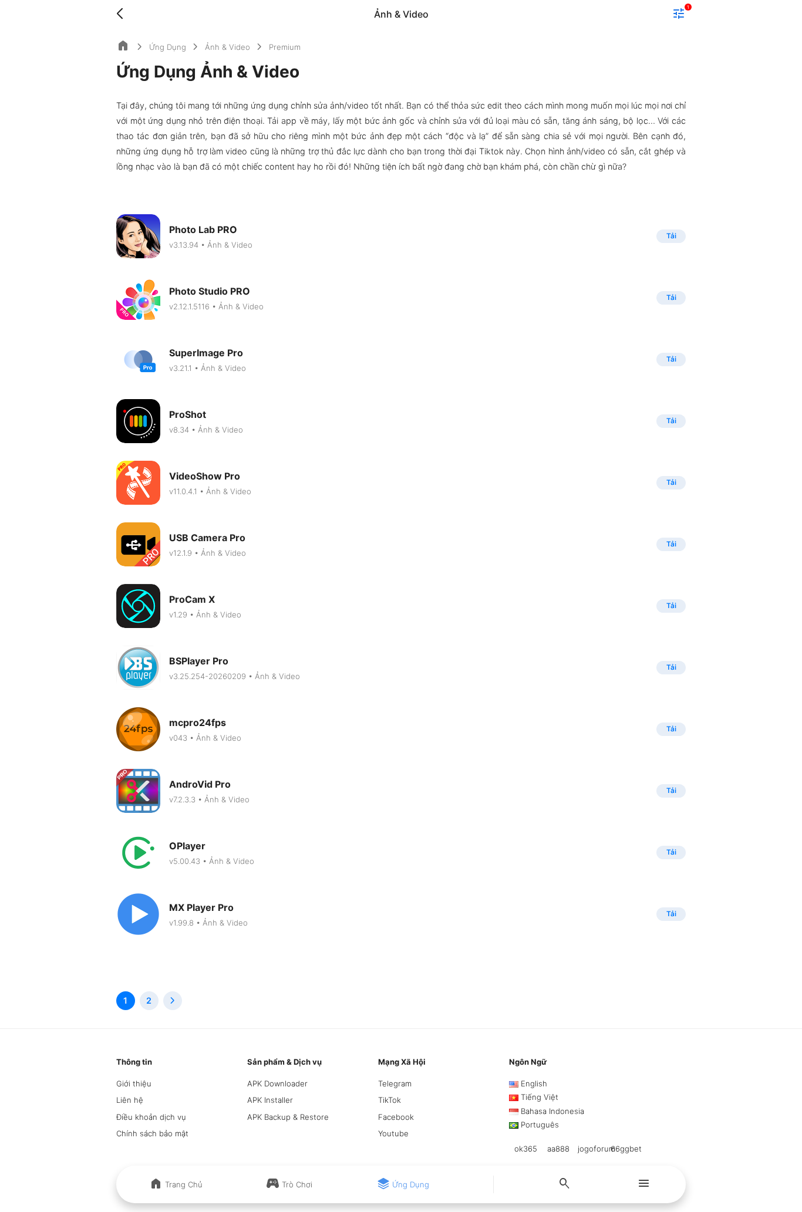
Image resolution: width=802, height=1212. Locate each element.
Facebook (396, 1117)
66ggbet (626, 1148)
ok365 (525, 1148)
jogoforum (596, 1148)
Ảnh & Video (227, 47)
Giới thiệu (133, 1083)
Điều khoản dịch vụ (151, 1117)
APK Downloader (277, 1083)
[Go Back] (123, 14)
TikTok (389, 1100)
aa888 (558, 1148)
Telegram (395, 1083)
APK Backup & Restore (288, 1117)
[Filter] (679, 14)
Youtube (393, 1133)
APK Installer (270, 1100)
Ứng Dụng (167, 47)
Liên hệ (129, 1100)
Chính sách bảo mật (152, 1133)
